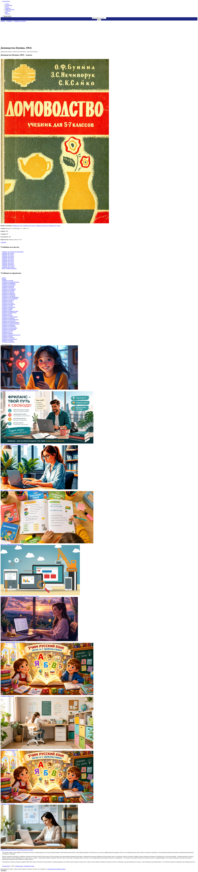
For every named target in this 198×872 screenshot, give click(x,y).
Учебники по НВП (7, 309)
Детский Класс (6, 1)
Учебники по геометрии (8, 293)
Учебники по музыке (7, 308)
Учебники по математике (8, 307)
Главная (3, 21)
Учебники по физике (7, 333)
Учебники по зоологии (8, 300)
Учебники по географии (8, 290)
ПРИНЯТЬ (3, 870)
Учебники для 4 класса (8, 257)
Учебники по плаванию (8, 318)
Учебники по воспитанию (9, 289)
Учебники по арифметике (8, 283)
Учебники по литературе (8, 304)
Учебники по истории (8, 302)
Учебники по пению (7, 315)
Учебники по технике (7, 330)
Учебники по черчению (8, 337)
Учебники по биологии (8, 286)
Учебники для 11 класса (8, 267)
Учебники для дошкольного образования (12, 251)
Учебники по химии (7, 336)
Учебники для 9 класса (8, 264)
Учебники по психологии (8, 321)
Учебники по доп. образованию (10, 297)
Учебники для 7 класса (54, 225)
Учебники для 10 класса (8, 265)
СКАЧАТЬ (3, 242)
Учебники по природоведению (10, 319)
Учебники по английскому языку (10, 282)
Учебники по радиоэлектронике (10, 322)
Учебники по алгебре (7, 280)
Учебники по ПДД (7, 314)
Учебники (9, 21)
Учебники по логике (7, 305)
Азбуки (4, 277)
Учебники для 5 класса (20, 21)
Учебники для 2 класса (8, 254)
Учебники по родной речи (9, 326)
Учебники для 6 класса (42, 225)
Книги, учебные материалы (9, 268)
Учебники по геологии (8, 291)
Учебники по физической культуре (11, 335)
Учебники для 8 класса (8, 263)
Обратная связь (19, 866)
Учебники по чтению (7, 340)
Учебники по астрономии (8, 284)
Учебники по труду (17, 225)
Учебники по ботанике (8, 287)
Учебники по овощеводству (9, 312)
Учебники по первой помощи (10, 316)
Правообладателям (29, 866)
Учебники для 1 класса (8, 253)
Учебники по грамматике (8, 296)
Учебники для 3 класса (8, 256)
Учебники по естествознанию (10, 298)
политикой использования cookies (56, 869)
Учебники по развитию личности (11, 323)
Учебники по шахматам (8, 341)
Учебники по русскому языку (9, 328)
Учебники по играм (7, 301)
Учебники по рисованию (8, 325)
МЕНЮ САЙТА (7, 16)
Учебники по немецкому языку (10, 311)
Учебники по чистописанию (9, 339)
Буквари (4, 279)
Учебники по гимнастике (8, 294)
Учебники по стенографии (9, 329)
